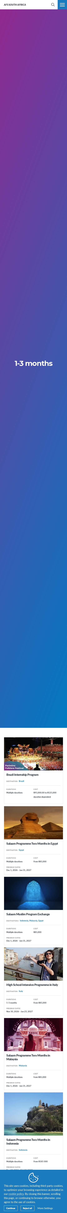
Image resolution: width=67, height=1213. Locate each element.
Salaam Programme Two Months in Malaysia (28, 1057)
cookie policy (16, 1194)
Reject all (27, 1208)
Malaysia (33, 920)
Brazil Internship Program (22, 774)
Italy (21, 991)
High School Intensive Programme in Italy (32, 985)
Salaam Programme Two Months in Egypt (32, 843)
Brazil (21, 781)
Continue (10, 1208)
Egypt (21, 849)
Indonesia (24, 920)
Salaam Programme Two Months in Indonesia (28, 1142)
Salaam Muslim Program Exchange (28, 914)
